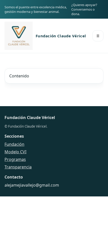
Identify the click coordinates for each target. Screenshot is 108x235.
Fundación (14, 144)
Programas (15, 159)
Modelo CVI (15, 152)
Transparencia (18, 167)
